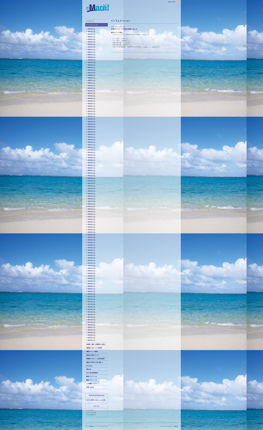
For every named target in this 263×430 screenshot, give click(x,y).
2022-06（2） (92, 157)
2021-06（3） (92, 188)
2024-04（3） (92, 100)
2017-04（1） (92, 317)
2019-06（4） (92, 250)
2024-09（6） (92, 88)
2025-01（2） (92, 77)
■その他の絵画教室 (92, 373)
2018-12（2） (92, 265)
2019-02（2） (92, 260)
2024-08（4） (92, 90)
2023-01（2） (92, 139)
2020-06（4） (92, 219)
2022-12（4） (92, 142)
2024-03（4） (92, 103)
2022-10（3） (92, 147)
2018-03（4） (92, 288)
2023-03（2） (92, 134)
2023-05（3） (92, 129)
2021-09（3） (92, 180)
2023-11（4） (92, 113)
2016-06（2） (92, 340)
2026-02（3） (92, 44)
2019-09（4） (92, 242)
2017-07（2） (92, 309)
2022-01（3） (92, 170)
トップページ (90, 21)
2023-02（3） (92, 136)
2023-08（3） (92, 121)
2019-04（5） (92, 255)
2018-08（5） (92, 275)
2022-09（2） (92, 149)
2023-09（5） (92, 118)
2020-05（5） (92, 221)
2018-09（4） (92, 273)
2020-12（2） (92, 203)
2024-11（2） (92, 82)
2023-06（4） (92, 126)
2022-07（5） (92, 154)
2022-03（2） (92, 165)
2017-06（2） (92, 311)
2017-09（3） (92, 304)
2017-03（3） (92, 319)
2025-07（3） (92, 62)
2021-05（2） (92, 190)
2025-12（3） (92, 49)
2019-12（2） (92, 234)
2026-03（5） (92, 41)
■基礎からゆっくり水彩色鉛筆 (95, 358)
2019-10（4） (92, 239)
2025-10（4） (92, 54)
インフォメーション (92, 25)
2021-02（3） (92, 198)
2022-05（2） (92, 160)
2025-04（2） (92, 70)
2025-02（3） (92, 75)
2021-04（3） (92, 193)
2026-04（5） (92, 39)
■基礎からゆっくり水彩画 (94, 348)
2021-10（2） (92, 178)
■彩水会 (88, 369)
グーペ (170, 426)
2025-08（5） (92, 59)
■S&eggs (89, 366)
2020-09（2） (92, 211)
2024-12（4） (92, 80)
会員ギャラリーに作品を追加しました (124, 29)
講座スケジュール (91, 376)
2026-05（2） (92, 36)
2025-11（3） (92, 52)
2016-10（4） (92, 329)
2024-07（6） (92, 93)
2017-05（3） (92, 314)
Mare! (92, 426)
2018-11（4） (92, 268)
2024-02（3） (92, 106)
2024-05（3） (92, 98)
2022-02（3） (92, 167)
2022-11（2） (92, 144)
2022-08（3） (92, 152)
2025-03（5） (92, 72)
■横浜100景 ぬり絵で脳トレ (94, 362)
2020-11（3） (92, 206)
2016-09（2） (92, 332)
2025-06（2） (92, 64)
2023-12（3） (92, 111)
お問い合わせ (90, 387)
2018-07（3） (92, 278)
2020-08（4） (92, 214)
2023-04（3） (92, 131)
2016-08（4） (92, 335)
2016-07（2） (92, 337)
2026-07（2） (92, 31)
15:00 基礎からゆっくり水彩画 (96, 400)
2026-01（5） (92, 46)
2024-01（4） (92, 108)
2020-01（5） (92, 232)
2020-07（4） (92, 216)
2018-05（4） (92, 283)
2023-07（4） (92, 124)
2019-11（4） (92, 237)
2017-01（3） (92, 322)
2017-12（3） (92, 296)
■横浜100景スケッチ (92, 355)
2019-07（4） (92, 247)
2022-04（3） (92, 162)
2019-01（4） (92, 263)
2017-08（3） (92, 306)
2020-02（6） (92, 229)
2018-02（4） (92, 291)
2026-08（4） (92, 28)
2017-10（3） (92, 301)
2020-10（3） (92, 208)
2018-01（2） (92, 293)
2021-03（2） (92, 196)
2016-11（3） (92, 327)
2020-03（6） (92, 227)
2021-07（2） (92, 185)
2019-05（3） (92, 252)
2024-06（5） (92, 95)
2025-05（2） (92, 67)
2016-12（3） (92, 324)
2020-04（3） (92, 224)
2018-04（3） (92, 286)
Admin (176, 426)
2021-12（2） (92, 172)
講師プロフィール (91, 380)
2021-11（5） (92, 175)
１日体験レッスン (91, 383)
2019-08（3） (92, 245)
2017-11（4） (92, 299)
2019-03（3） (92, 257)
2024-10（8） (92, 85)
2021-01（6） (92, 201)
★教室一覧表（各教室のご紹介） (96, 344)
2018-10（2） (92, 270)
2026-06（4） (92, 34)
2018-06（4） (92, 281)
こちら (144, 34)
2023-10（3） (92, 116)
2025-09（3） (92, 57)
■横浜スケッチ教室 (92, 351)
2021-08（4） (92, 183)
